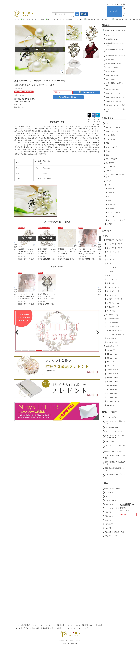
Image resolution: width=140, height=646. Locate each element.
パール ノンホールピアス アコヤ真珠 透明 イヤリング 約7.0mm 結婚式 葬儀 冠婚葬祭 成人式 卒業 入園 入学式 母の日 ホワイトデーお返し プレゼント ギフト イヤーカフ (27, 296)
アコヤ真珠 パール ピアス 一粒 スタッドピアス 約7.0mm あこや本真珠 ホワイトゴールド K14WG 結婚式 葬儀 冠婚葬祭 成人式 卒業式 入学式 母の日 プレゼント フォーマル (88, 251)
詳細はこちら (19, 107)
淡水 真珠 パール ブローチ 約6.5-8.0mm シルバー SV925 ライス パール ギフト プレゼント (27, 251)
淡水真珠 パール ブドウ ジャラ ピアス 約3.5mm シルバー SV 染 (67, 251)
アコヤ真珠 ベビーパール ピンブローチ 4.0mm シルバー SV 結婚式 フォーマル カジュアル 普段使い (47, 296)
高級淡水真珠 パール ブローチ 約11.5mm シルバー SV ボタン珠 (47, 251)
